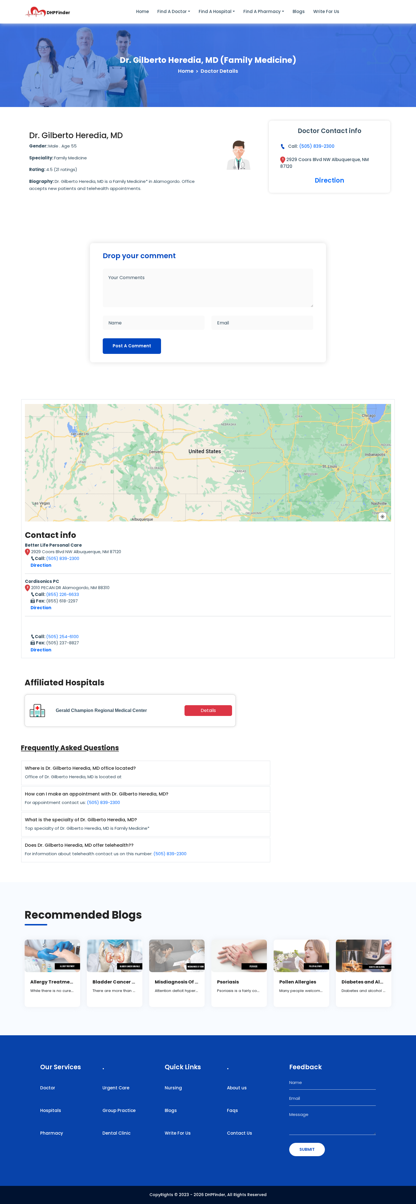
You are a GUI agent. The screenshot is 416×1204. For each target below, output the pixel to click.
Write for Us (326, 11)
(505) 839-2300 (316, 146)
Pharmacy (51, 1133)
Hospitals (50, 1110)
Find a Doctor (172, 11)
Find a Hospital (215, 11)
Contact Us (239, 1133)
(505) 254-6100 (62, 637)
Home (142, 11)
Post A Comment (132, 346)
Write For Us (178, 1133)
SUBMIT (307, 1149)
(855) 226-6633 (62, 594)
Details (208, 710)
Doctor (47, 1088)
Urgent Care (115, 1088)
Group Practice (119, 1110)
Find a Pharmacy (262, 11)
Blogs (299, 11)
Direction (329, 180)
